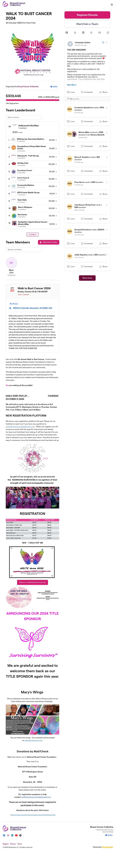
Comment (88, 92)
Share (104, 92)
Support (5, 844)
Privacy (13, 844)
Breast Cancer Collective (28, 86)
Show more (87, 278)
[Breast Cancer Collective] (14, 4)
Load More (32, 234)
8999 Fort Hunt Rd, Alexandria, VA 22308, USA (32, 308)
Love (72, 92)
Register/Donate (87, 14)
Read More (71, 85)
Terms (19, 844)
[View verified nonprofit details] (54, 86)
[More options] (106, 42)
